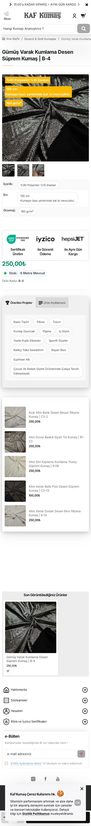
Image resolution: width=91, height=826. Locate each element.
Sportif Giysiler (58, 340)
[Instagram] (33, 779)
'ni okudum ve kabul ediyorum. (47, 763)
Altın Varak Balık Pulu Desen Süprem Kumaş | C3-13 (54, 488)
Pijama (47, 331)
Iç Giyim (64, 331)
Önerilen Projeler (21, 302)
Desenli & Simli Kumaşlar (40, 39)
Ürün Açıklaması (54, 302)
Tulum (57, 322)
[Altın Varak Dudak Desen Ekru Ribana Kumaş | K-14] (15, 515)
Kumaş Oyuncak (24, 331)
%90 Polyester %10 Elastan (38, 185)
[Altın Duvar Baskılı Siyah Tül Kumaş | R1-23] (15, 442)
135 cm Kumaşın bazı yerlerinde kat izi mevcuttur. (47, 198)
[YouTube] (57, 779)
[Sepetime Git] (83, 16)
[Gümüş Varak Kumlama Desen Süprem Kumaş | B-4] (30, 627)
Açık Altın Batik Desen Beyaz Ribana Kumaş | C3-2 (54, 414)
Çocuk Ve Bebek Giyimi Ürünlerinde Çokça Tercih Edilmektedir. (46, 371)
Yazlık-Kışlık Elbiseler (27, 340)
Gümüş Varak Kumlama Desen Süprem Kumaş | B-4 (27, 659)
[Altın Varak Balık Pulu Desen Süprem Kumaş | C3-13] (15, 491)
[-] (4, 817)
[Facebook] (45, 779)
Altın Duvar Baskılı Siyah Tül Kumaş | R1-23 (56, 439)
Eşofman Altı (22, 359)
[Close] (86, 4)
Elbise (41, 322)
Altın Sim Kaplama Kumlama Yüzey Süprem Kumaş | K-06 (53, 463)
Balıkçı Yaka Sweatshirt (28, 350)
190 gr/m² (27, 211)
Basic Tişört (21, 322)
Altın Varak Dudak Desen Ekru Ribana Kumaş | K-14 (55, 513)
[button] (10, 4)
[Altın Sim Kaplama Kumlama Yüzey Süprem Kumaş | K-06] (15, 466)
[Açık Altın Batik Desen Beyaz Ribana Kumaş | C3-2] (15, 417)
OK (78, 803)
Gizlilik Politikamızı (36, 813)
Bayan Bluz (58, 350)
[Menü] (7, 16)
